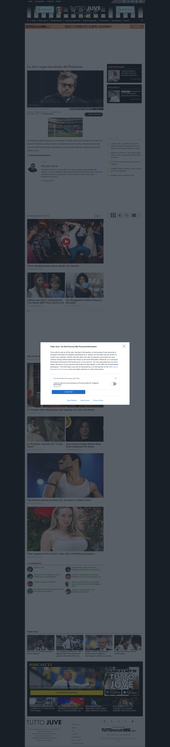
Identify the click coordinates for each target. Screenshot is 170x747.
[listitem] (85, 378)
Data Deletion (72, 400)
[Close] (125, 347)
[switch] (113, 383)
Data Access (85, 400)
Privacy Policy (98, 400)
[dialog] (85, 373)
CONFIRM (68, 392)
